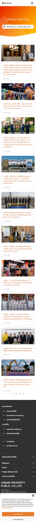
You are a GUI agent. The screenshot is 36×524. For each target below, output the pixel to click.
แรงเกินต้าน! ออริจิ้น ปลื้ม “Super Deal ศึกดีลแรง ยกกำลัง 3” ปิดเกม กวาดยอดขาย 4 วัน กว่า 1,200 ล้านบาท (17, 106)
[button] (33, 495)
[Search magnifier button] (4, 26)
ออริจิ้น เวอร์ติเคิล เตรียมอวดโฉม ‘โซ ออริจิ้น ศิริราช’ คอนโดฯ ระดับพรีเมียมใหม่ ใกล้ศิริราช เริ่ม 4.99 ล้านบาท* (17, 214)
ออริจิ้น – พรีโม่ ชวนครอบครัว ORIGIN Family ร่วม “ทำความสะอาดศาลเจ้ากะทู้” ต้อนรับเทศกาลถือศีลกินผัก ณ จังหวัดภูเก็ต (17, 316)
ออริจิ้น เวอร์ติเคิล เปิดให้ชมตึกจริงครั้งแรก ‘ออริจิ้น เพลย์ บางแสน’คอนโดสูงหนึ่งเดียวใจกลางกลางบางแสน (17, 248)
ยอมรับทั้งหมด (18, 514)
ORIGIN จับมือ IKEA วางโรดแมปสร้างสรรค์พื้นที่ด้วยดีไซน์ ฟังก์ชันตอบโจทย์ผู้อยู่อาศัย (17, 349)
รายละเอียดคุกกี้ (18, 519)
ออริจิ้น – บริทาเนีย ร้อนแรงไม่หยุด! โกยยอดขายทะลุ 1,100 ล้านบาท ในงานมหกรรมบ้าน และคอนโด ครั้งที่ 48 (17, 282)
